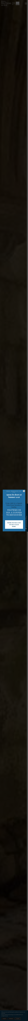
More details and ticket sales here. (14, 524)
